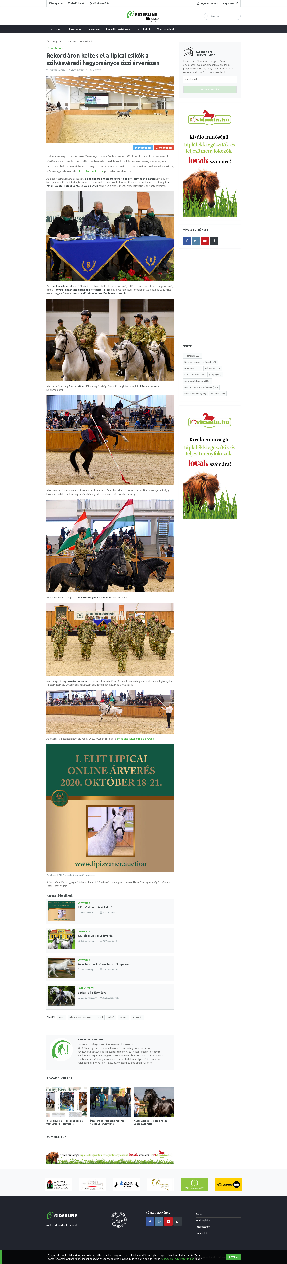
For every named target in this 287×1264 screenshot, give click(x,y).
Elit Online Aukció (91, 171)
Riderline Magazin (57, 69)
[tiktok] (214, 241)
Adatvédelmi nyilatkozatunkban (177, 1258)
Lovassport (56, 29)
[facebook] (187, 241)
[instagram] (196, 241)
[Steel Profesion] (126, 1185)
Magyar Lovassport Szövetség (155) (201, 387)
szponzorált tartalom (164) (197, 381)
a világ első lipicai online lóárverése (135, 738)
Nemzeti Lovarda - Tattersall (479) (200, 362)
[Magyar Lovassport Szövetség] (58, 1185)
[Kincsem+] (228, 1185)
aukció (111, 1017)
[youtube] (205, 241)
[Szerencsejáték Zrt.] (194, 1185)
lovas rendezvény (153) (195, 394)
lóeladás (123, 1017)
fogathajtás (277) (192, 368)
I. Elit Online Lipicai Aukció (95, 907)
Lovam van (94, 29)
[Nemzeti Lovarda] (92, 1185)
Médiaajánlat (203, 1220)
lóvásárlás (137, 1017)
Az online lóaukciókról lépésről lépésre (103, 964)
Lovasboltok (144, 29)
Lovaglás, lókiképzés (118, 29)
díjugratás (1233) (192, 356)
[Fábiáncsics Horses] (160, 1185)
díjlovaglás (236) (212, 368)
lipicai (61, 1017)
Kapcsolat (201, 1233)
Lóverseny (75, 29)
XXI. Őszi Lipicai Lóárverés (95, 935)
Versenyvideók (165, 29)
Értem (233, 1257)
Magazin (57, 41)
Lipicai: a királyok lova (92, 992)
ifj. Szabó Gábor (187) (194, 375)
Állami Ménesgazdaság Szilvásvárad (86, 1017)
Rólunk (200, 1214)
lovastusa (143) (218, 394)
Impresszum (203, 1226)
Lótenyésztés (54, 49)
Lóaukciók (84, 903)
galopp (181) (215, 375)
